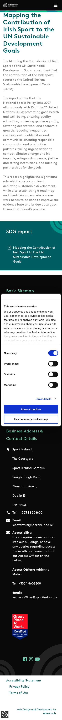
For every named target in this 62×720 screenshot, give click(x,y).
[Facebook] (25, 659)
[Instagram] (31, 659)
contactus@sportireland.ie (33, 525)
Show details (43, 398)
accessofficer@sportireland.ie (35, 597)
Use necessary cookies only (31, 419)
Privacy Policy (19, 686)
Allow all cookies (31, 409)
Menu (56, 5)
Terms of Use (18, 693)
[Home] (10, 5)
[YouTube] (37, 659)
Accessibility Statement (23, 680)
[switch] (53, 364)
